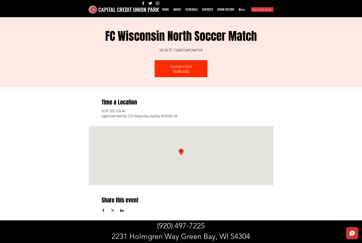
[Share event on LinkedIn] (122, 210)
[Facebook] (143, 3)
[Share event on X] (112, 210)
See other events (181, 71)
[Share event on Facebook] (103, 210)
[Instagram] (157, 3)
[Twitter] (150, 3)
